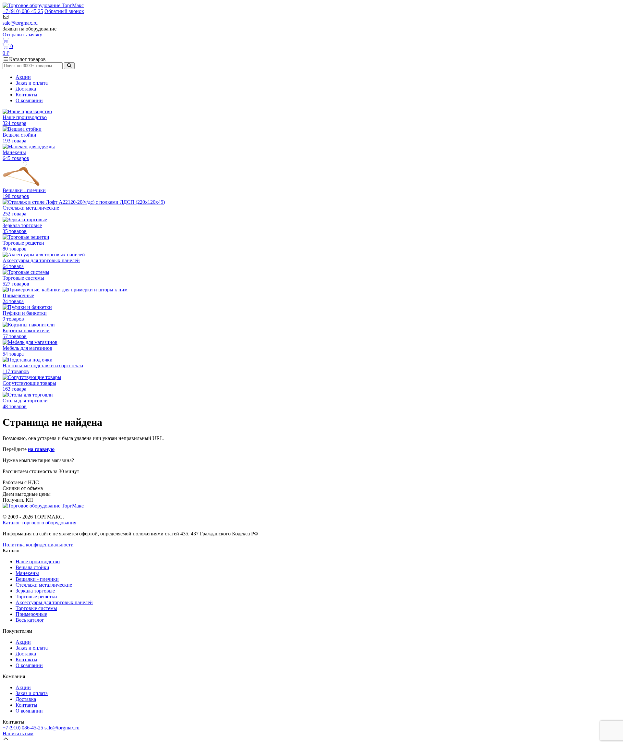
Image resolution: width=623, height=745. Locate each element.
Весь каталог (30, 620)
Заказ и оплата (32, 83)
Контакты (26, 94)
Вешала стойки (32, 567)
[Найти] (69, 65)
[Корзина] (311, 40)
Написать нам (18, 733)
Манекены (27, 573)
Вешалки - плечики (37, 579)
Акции (23, 77)
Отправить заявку (22, 34)
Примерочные (31, 614)
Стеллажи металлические (44, 585)
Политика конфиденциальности (38, 544)
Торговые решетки (36, 596)
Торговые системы (36, 608)
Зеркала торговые (35, 590)
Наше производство (38, 561)
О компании (29, 100)
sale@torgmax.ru (20, 23)
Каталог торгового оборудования (39, 522)
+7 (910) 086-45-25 (23, 11)
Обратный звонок (64, 11)
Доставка (26, 89)
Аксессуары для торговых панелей (54, 602)
